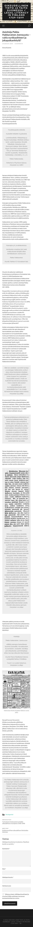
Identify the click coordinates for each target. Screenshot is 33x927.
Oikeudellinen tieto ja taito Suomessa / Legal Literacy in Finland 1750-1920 (16, 11)
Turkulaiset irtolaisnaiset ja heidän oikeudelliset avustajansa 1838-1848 (13, 821)
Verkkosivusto (6, 886)
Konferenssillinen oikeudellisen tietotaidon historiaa (15, 830)
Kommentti (6, 848)
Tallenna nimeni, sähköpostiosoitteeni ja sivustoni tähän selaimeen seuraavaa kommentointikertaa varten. (15, 896)
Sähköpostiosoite (8, 877)
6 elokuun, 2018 (7, 43)
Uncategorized (9, 814)
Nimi (4, 869)
